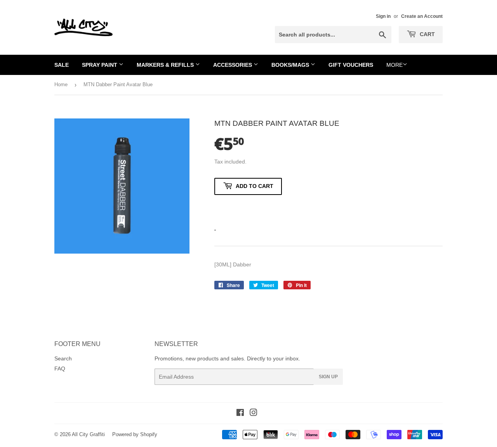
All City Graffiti (88, 434)
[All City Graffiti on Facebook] (240, 413)
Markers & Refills (166, 65)
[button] (248, 208)
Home (61, 84)
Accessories (233, 65)
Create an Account (422, 16)
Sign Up (328, 376)
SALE (61, 65)
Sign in (383, 16)
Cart (426, 34)
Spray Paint (100, 65)
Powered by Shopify (134, 434)
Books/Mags (291, 65)
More (394, 65)
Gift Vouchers (350, 65)
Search (63, 358)
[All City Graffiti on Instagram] (253, 413)
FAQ (59, 368)
